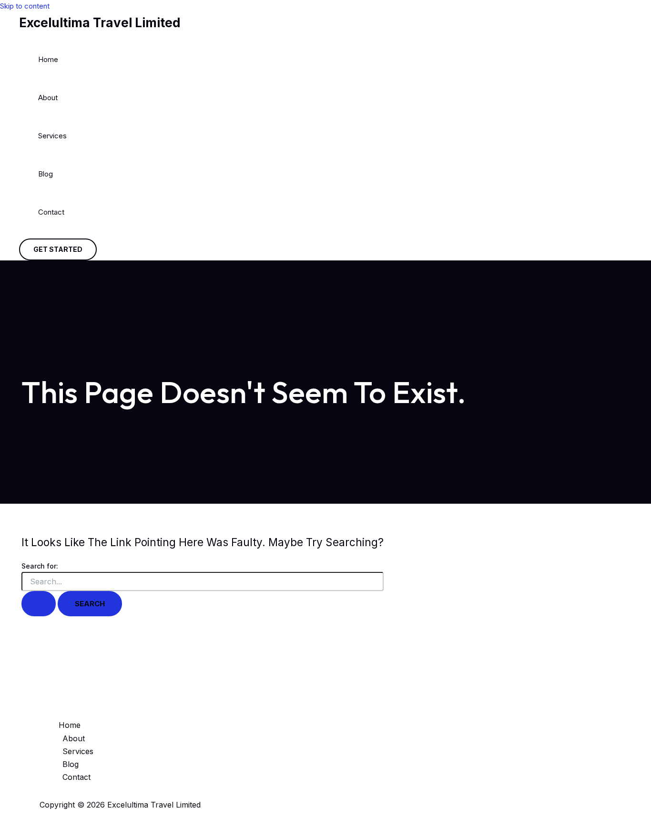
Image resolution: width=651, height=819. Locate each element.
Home (48, 59)
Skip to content (25, 5)
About (48, 97)
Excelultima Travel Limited (100, 22)
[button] (58, 249)
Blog (45, 173)
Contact (51, 212)
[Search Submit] (38, 603)
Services (52, 135)
